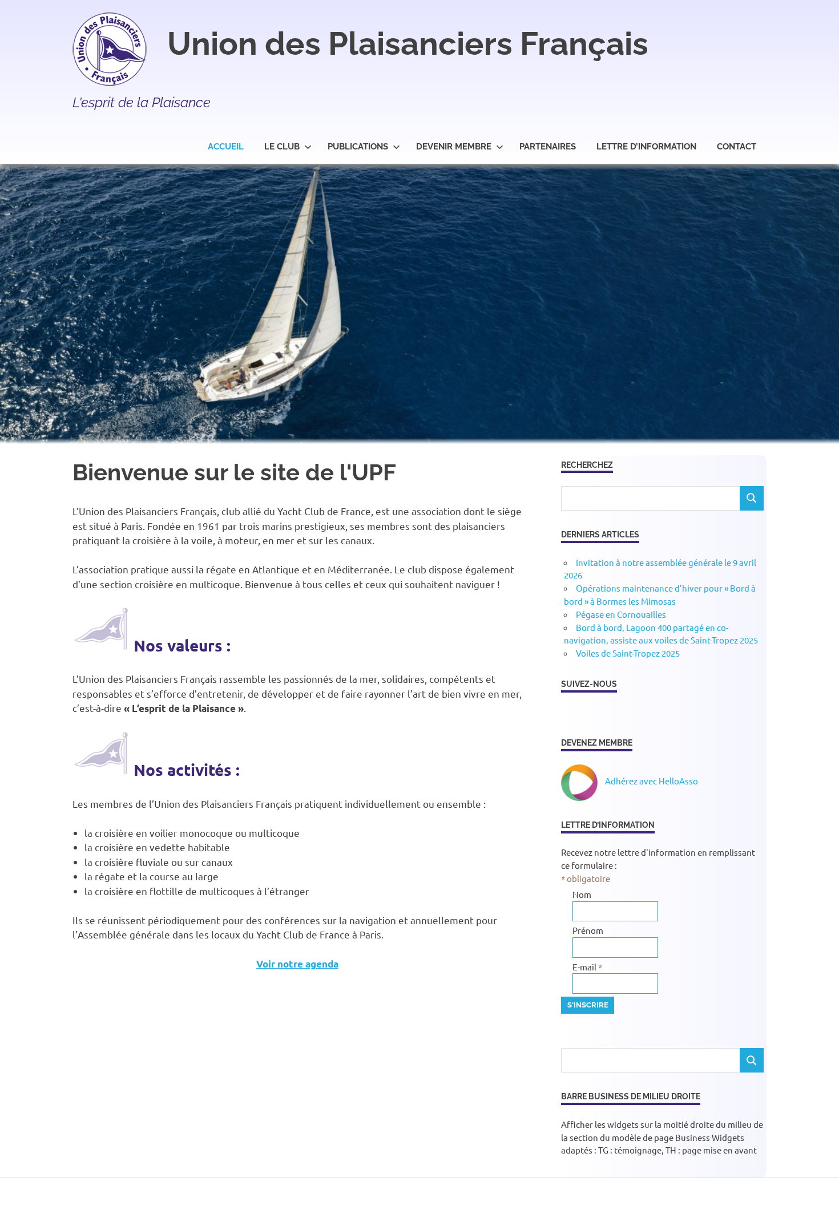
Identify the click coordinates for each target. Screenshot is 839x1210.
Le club (282, 146)
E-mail (587, 966)
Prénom (587, 930)
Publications (358, 146)
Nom (581, 894)
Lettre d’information (646, 146)
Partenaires (547, 146)
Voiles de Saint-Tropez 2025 (628, 653)
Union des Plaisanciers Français (407, 43)
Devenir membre (453, 146)
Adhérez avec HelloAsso (650, 780)
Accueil (226, 146)
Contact (736, 146)
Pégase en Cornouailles (621, 614)
